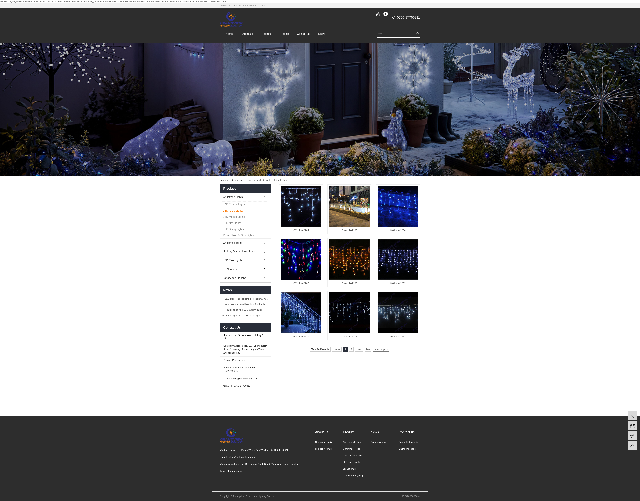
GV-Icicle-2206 (398, 230)
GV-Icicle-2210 (301, 336)
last (368, 349)
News (321, 33)
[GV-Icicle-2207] (301, 259)
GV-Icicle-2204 (301, 230)
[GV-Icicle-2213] (398, 312)
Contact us (303, 33)
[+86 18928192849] (632, 415)
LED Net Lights (232, 223)
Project (285, 33)
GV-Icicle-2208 (349, 283)
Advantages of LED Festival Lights (243, 315)
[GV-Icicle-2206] (398, 206)
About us (247, 33)
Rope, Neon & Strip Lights (238, 235)
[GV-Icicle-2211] (349, 312)
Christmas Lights (233, 197)
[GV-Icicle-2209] (398, 259)
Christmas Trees (232, 242)
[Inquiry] (632, 435)
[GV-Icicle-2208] (349, 259)
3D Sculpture (230, 269)
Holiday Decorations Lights (239, 251)
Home (229, 33)
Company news (379, 442)
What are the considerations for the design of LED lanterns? (246, 304)
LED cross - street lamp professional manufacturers (246, 298)
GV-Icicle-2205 (349, 230)
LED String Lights (233, 229)
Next (359, 349)
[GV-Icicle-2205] (349, 206)
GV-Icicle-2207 (301, 283)
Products (260, 180)
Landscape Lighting (234, 278)
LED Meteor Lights (234, 216)
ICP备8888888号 (411, 496)
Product (266, 33)
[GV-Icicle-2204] (301, 206)
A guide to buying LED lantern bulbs (243, 309)
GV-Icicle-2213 (398, 336)
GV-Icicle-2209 (398, 283)
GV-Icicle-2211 (349, 336)
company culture (324, 448)
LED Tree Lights (232, 260)
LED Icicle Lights (278, 180)
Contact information (409, 442)
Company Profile (324, 442)
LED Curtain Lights (234, 204)
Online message (407, 448)
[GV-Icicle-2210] (301, 312)
